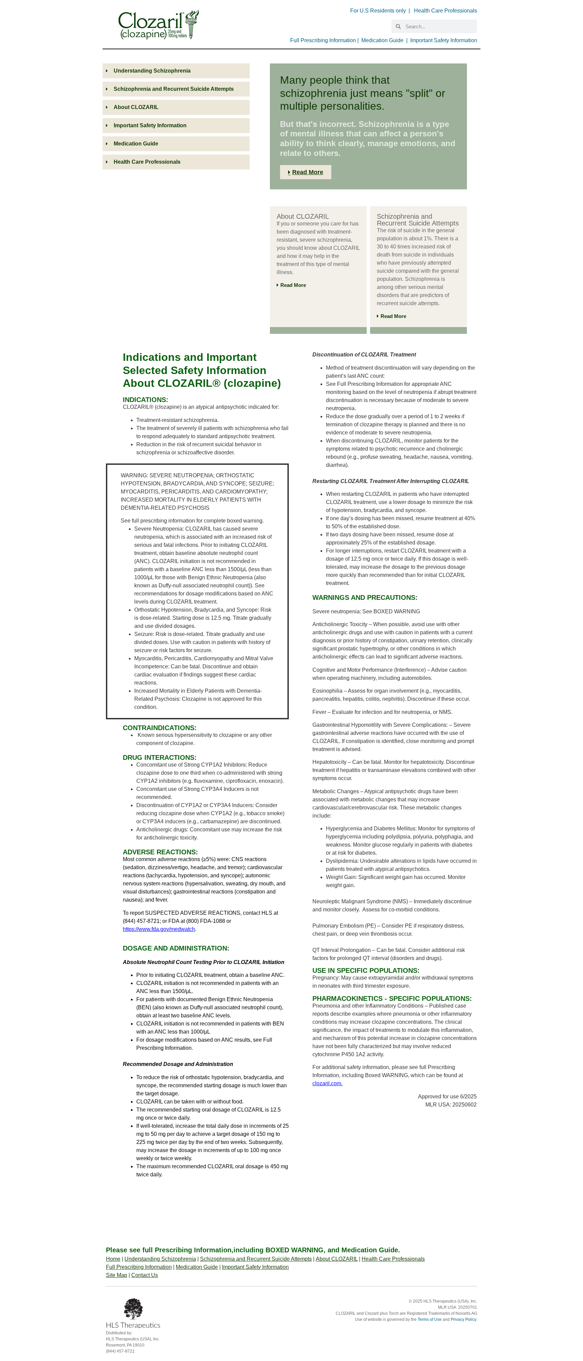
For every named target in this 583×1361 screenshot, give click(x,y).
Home (113, 1259)
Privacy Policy (463, 1319)
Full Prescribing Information (323, 40)
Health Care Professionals (445, 11)
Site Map (116, 1275)
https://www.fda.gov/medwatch (159, 929)
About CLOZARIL (337, 1259)
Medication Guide (382, 40)
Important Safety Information (443, 40)
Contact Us (144, 1275)
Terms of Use (430, 1319)
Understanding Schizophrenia (160, 1259)
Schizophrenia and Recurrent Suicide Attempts (256, 1259)
